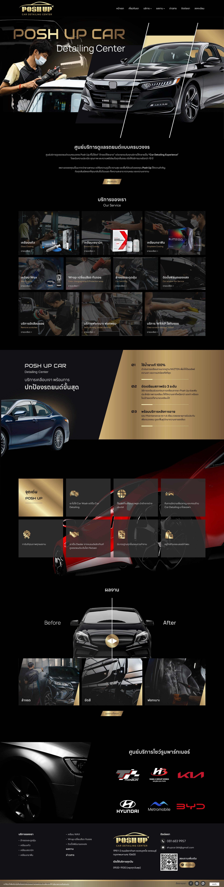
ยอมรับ (214, 884)
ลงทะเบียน (199, 8)
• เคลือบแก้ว (24, 845)
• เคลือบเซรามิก (26, 850)
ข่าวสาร (173, 8)
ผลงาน (70, 849)
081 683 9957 (176, 841)
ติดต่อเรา (185, 8)
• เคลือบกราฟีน (26, 855)
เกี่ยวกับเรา (134, 8)
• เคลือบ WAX (73, 834)
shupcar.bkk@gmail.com (180, 847)
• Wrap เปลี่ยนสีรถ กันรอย (79, 839)
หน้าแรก (120, 8)
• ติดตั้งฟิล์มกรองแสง (76, 844)
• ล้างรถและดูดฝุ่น (27, 840)
